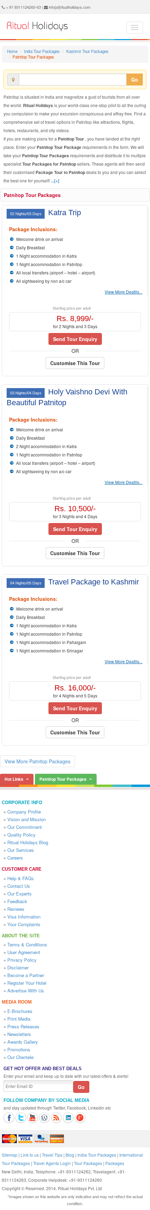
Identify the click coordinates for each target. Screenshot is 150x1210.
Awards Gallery (22, 1041)
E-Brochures (19, 1011)
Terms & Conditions (27, 944)
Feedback (17, 901)
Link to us (30, 1155)
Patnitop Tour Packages (32, 194)
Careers (15, 857)
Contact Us (18, 886)
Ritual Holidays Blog (27, 842)
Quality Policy (21, 834)
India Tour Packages (42, 51)
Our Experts (19, 893)
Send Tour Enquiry (75, 338)
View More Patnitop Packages (37, 761)
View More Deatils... (123, 292)
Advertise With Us (25, 990)
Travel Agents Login (52, 1163)
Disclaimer (18, 967)
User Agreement (23, 952)
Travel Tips (52, 1155)
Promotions (18, 1049)
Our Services (20, 850)
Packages (114, 1163)
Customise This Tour (75, 363)
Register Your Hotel (26, 983)
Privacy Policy (22, 959)
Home (12, 51)
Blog (70, 1155)
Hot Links (14, 779)
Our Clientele (20, 1057)
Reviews (15, 909)
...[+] (55, 180)
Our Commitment (24, 827)
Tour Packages (88, 1163)
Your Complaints (23, 924)
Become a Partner (25, 975)
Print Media (18, 1018)
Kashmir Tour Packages (87, 51)
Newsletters (19, 1034)
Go (134, 79)
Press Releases (23, 1026)
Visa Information (23, 916)
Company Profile (24, 811)
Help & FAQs (20, 878)
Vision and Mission (26, 819)
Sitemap (9, 1155)
